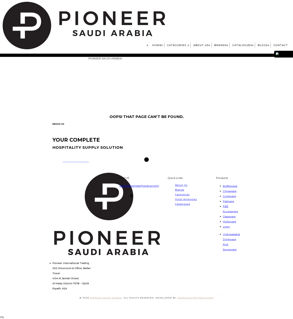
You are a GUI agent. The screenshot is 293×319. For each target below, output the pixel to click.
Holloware (229, 221)
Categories (176, 45)
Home (156, 45)
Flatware (228, 201)
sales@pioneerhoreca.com (139, 186)
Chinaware (230, 191)
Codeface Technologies (195, 297)
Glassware (229, 216)
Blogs (263, 45)
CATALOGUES (242, 45)
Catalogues (182, 204)
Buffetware (230, 186)
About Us (201, 45)
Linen (226, 226)
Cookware (229, 196)
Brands (220, 45)
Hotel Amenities (186, 199)
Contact (281, 45)
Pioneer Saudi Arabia (106, 297)
